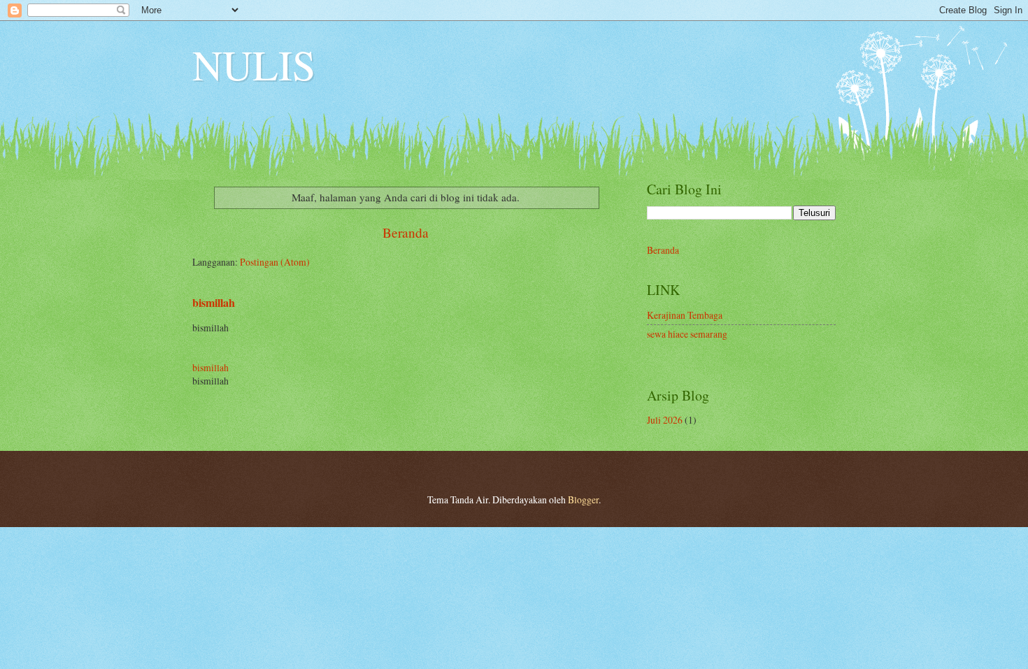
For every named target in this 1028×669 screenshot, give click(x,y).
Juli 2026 (665, 419)
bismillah (213, 302)
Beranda (406, 232)
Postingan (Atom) (275, 261)
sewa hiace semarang (687, 333)
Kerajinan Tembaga (684, 315)
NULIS (253, 64)
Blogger (583, 499)
